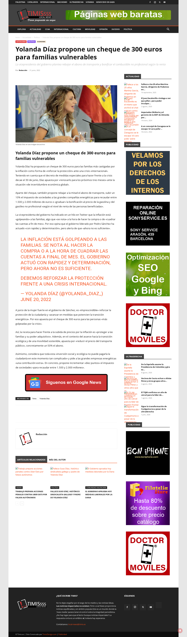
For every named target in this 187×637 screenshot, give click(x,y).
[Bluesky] (169, 2)
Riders (19, 487)
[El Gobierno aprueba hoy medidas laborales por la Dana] (101, 478)
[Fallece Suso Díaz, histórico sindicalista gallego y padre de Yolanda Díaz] (66, 478)
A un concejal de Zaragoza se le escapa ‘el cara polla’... (155, 127)
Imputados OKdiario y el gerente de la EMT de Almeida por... (155, 115)
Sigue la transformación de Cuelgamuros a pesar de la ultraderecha (154, 409)
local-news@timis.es (77, 624)
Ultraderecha (76, 2)
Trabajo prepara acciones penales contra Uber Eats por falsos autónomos (31, 494)
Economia (41, 42)
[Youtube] (164, 2)
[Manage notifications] (180, 630)
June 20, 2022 (36, 299)
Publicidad (62, 634)
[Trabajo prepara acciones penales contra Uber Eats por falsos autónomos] (31, 478)
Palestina (20, 2)
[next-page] (22, 503)
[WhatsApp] (32, 77)
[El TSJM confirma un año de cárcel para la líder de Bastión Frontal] (131, 398)
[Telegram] (38, 77)
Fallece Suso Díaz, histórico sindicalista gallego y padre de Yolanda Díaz (65, 494)
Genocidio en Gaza (105, 2)
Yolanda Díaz (45, 398)
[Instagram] (155, 2)
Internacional (47, 2)
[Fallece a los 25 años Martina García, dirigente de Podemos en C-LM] (131, 92)
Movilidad (90, 29)
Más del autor (57, 459)
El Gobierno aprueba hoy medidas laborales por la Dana (98, 494)
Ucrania (90, 2)
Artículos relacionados (31, 459)
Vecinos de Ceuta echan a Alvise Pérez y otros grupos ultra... (156, 379)
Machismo (62, 2)
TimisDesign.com (50, 634)
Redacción (23, 70)
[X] (159, 2)
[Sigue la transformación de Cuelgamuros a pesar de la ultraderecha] (131, 414)
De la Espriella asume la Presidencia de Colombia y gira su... (155, 367)
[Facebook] (150, 2)
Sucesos (116, 29)
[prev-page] (17, 503)
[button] (168, 29)
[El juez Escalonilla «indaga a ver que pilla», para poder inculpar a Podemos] (131, 110)
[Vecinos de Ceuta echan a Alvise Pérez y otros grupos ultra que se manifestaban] (131, 387)
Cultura (77, 29)
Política (128, 29)
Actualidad (35, 29)
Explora (22, 29)
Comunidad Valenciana (96, 487)
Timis (34, 398)
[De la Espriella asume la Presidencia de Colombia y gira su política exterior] (131, 373)
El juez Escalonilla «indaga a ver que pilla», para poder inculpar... (156, 101)
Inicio (17, 37)
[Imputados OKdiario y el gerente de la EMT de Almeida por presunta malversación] (131, 118)
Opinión (103, 29)
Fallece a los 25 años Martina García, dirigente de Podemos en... (155, 87)
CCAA (47, 29)
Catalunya (32, 2)
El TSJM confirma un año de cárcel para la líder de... (154, 393)
